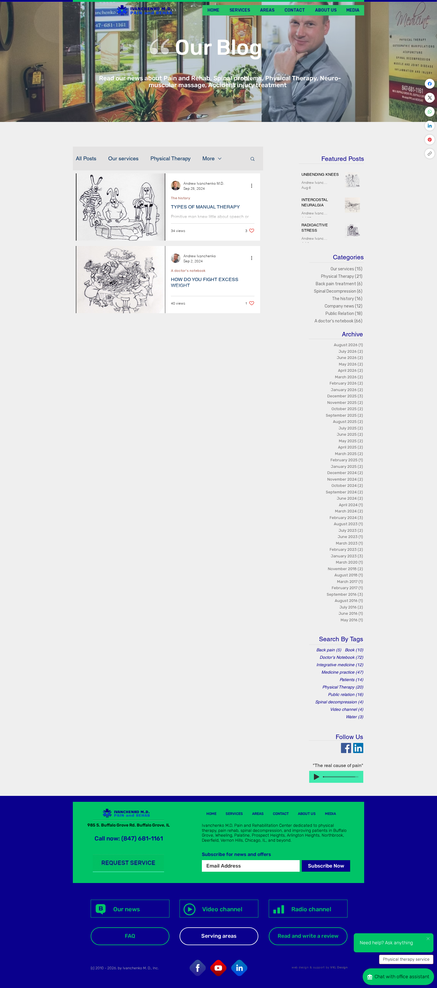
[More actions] (253, 185)
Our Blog (218, 47)
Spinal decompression (339, 702)
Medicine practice (342, 672)
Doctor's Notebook (341, 657)
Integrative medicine (339, 664)
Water (354, 716)
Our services (123, 158)
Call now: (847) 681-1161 (129, 838)
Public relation (345, 694)
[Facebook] (430, 84)
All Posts (86, 158)
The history (180, 198)
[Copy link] (430, 154)
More (208, 158)
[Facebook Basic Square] (346, 748)
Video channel (346, 709)
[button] (352, 10)
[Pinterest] (430, 140)
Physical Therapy (170, 158)
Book (354, 649)
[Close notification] (428, 939)
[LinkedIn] (430, 126)
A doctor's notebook (188, 271)
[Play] (316, 777)
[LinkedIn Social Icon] (358, 748)
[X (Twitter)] (430, 98)
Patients (351, 679)
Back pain (328, 649)
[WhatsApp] (430, 112)
